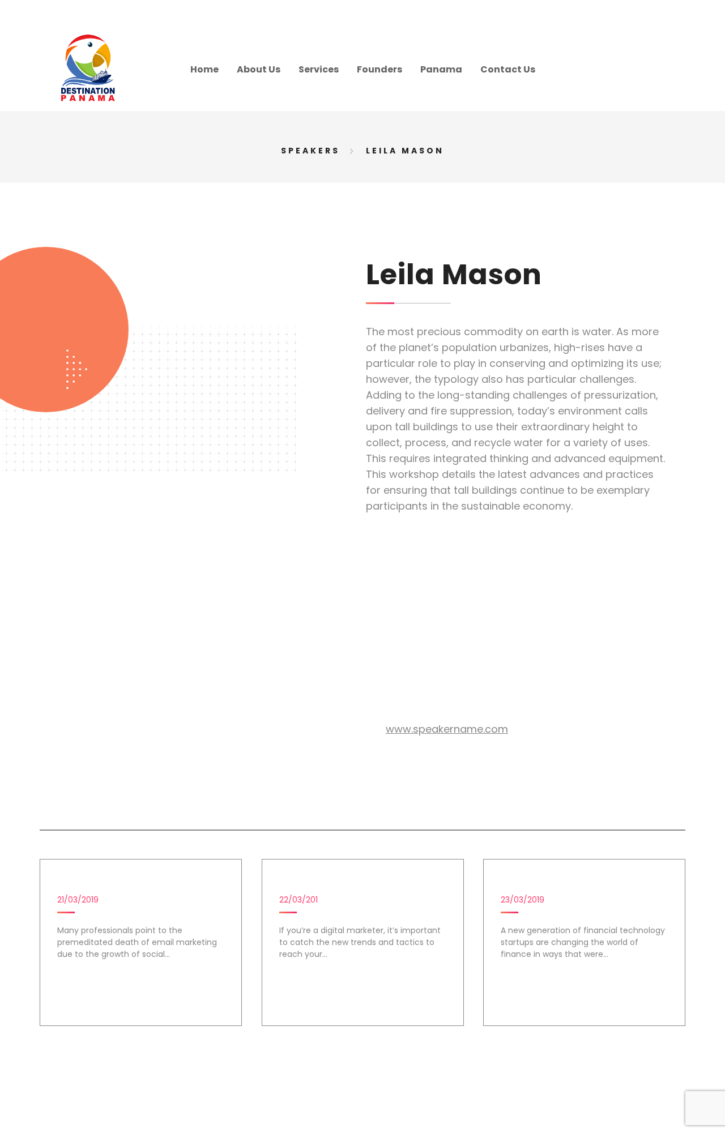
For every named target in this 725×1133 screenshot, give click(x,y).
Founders (379, 69)
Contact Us (507, 69)
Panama (441, 69)
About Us (258, 69)
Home (204, 69)
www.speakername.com (447, 729)
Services (318, 69)
